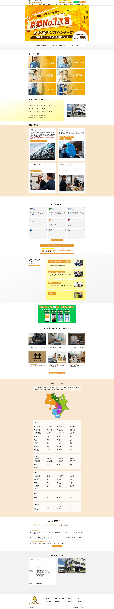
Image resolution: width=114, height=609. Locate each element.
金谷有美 (33, 208)
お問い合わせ (77, 4)
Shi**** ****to (34, 229)
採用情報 (57, 600)
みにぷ (71, 229)
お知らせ (38, 45)
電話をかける (52, 265)
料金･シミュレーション (42, 4)
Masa (71, 208)
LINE (56, 265)
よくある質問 (55, 4)
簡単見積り (71, 4)
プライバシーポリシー (82, 607)
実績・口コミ (34, 4)
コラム (61, 4)
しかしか (52, 208)
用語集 (47, 600)
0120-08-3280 (38, 567)
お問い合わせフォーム (61, 265)
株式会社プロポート (39, 583)
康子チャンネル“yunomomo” (56, 229)
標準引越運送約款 (75, 607)
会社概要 (65, 4)
